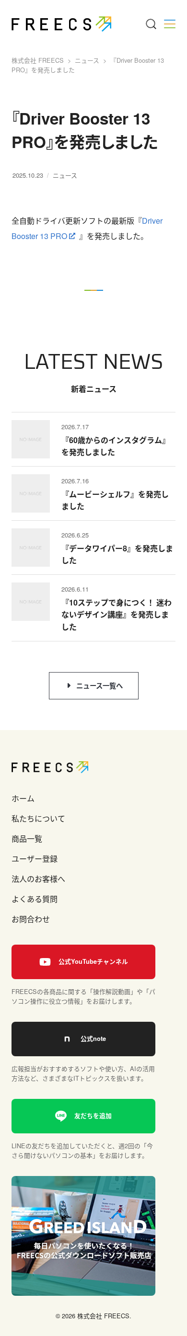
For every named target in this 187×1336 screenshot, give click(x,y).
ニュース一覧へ (99, 685)
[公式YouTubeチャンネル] (83, 962)
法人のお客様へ (38, 878)
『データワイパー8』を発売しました (117, 554)
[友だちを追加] (83, 1116)
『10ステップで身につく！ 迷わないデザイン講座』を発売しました (116, 614)
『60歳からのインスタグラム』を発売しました (115, 446)
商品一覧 (27, 838)
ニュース (65, 175)
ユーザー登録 (35, 858)
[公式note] (83, 1039)
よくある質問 (35, 898)
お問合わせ (31, 919)
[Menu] (150, 24)
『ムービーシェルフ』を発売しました (115, 500)
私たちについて (38, 818)
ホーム (23, 798)
